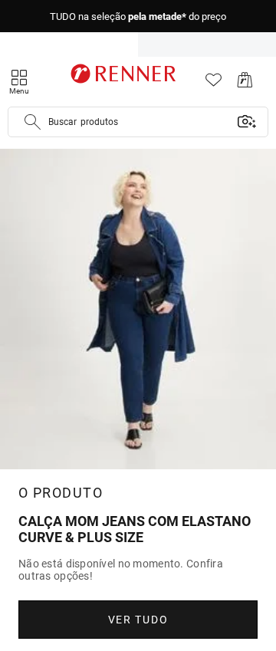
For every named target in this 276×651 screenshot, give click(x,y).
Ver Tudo (138, 619)
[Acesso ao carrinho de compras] (245, 84)
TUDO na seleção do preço (138, 16)
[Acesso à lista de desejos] (213, 84)
